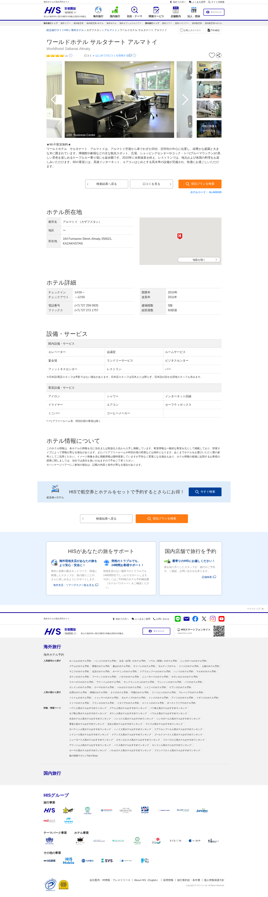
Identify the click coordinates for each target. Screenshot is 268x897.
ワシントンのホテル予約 (169, 682)
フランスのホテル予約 (103, 703)
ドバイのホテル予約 (189, 666)
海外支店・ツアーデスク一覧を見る (73, 585)
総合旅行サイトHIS (57, 30)
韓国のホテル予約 (98, 692)
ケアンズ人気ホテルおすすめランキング (131, 734)
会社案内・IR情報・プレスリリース (110, 880)
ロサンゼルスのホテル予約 (184, 676)
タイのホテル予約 (119, 692)
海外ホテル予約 (54, 654)
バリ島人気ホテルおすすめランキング (168, 708)
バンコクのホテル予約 (105, 661)
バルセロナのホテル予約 (129, 687)
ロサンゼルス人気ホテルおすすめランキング (138, 740)
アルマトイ (110, 30)
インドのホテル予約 (158, 697)
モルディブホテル (167, 666)
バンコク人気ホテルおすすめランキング (133, 718)
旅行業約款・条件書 (188, 880)
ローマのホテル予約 (104, 687)
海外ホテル (111, 23)
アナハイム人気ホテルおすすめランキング (90, 745)
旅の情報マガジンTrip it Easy (83, 755)
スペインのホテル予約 (153, 703)
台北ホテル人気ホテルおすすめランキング (90, 718)
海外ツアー (66, 23)
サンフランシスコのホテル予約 (139, 682)
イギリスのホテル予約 (207, 697)
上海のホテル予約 (210, 666)
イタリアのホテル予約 (128, 703)
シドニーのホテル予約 (155, 687)
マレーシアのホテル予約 (191, 692)
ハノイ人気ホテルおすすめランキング (132, 729)
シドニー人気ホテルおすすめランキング (89, 734)
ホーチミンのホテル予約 (125, 671)
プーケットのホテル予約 (104, 676)
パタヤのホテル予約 (129, 676)
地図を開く (199, 259)
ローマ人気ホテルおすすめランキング (87, 750)
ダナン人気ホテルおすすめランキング (128, 713)
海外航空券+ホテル (95, 23)
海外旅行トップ (51, 23)
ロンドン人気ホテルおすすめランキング (171, 745)
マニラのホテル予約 (79, 671)
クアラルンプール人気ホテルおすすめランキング (178, 729)
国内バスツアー (182, 23)
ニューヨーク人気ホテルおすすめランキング (91, 740)
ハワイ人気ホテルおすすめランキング (87, 708)
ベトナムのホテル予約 (80, 697)
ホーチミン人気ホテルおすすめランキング (90, 729)
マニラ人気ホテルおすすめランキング (164, 724)
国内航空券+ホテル (213, 23)
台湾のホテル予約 (78, 692)
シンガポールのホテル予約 (193, 661)
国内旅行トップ (152, 23)
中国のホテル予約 (140, 692)
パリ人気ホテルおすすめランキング (131, 745)
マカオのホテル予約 (206, 671)
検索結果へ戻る (106, 183)
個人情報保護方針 (214, 880)
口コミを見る (151, 183)
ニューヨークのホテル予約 (155, 676)
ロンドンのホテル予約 (80, 687)
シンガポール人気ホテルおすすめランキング (178, 718)
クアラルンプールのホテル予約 (155, 671)
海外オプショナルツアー (130, 23)
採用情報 (168, 880)
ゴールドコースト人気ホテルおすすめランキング (178, 734)
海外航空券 (78, 23)
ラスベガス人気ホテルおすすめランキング (184, 740)
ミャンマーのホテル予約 (106, 697)
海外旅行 (52, 646)
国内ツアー (167, 23)
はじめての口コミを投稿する (112, 55)
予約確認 (215, 30)
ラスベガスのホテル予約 (81, 682)
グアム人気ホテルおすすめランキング (128, 708)
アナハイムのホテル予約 (108, 682)
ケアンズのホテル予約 (180, 687)
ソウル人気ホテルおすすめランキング (168, 713)
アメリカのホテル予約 (182, 697)
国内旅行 (52, 773)
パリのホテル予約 (193, 682)
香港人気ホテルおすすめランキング (86, 724)
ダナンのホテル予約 (79, 676)
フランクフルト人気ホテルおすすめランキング (177, 750)
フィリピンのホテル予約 (164, 692)
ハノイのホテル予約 (183, 671)
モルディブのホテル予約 (133, 697)
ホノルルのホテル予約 (80, 661)
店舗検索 (207, 577)
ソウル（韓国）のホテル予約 (163, 661)
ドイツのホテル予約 (79, 703)
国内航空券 (197, 23)
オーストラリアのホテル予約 (181, 703)
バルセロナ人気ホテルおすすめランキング (130, 750)
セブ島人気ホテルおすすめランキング (87, 713)
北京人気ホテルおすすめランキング (124, 724)
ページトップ (253, 608)
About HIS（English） (146, 880)
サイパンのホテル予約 (144, 666)
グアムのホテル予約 (79, 666)
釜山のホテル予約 (121, 666)
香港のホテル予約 (101, 666)
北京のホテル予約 (101, 671)
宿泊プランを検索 (202, 183)
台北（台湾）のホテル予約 (132, 661)
